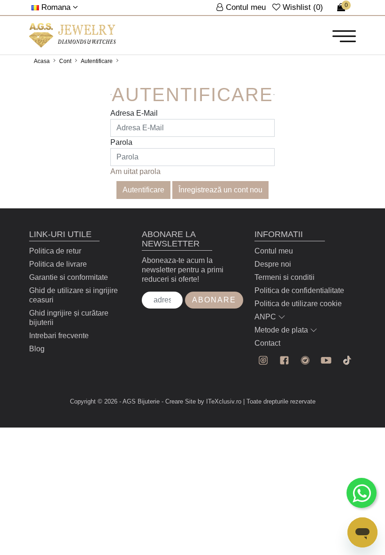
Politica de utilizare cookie (298, 304)
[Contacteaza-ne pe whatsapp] (361, 493)
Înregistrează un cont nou (220, 190)
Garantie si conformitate (68, 277)
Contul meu (273, 251)
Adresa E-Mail (134, 113)
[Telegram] (305, 360)
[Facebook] (284, 360)
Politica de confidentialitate (299, 290)
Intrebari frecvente (59, 336)
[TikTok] (347, 360)
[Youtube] (326, 360)
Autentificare (97, 61)
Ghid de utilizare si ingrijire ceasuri (73, 295)
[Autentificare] (72, 35)
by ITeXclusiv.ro (219, 401)
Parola (121, 142)
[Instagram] (263, 360)
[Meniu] (344, 35)
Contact (267, 343)
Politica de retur (55, 251)
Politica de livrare (58, 264)
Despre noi (272, 264)
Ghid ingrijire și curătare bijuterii (68, 317)
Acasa (42, 61)
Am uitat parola (135, 171)
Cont (65, 61)
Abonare (214, 300)
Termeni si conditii (284, 277)
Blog (37, 349)
